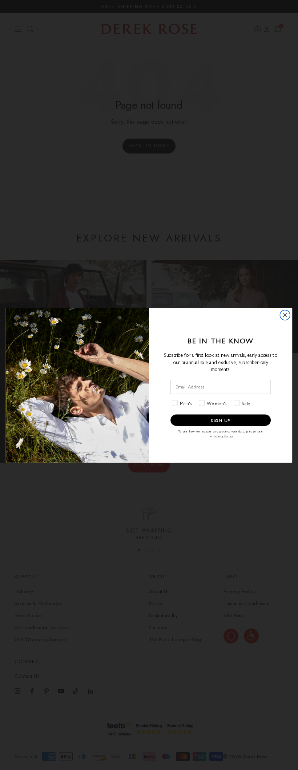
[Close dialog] (285, 315)
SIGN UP (220, 420)
